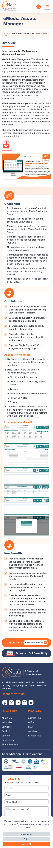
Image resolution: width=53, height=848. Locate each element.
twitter (11, 702)
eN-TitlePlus (34, 735)
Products (6, 731)
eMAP (31, 726)
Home (6, 33)
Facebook (4, 702)
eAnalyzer (33, 731)
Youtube (31, 702)
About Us (7, 718)
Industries (7, 722)
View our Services (34, 642)
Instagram (24, 702)
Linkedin (18, 702)
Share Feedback (10, 744)
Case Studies (16, 33)
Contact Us (8, 740)
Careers (6, 735)
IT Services (29, 33)
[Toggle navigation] (47, 7)
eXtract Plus (34, 718)
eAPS (31, 722)
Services (6, 726)
